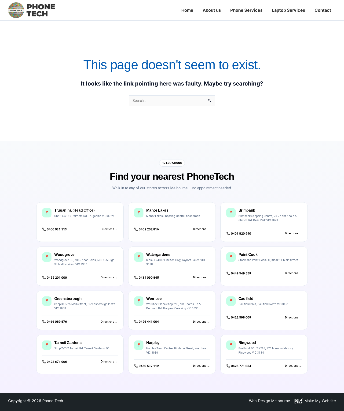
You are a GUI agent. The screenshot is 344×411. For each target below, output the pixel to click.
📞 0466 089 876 (54, 321)
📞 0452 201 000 (54, 277)
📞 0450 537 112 (146, 366)
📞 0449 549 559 (238, 273)
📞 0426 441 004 (146, 321)
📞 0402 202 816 (146, 229)
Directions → (109, 229)
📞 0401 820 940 (238, 233)
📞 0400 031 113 (54, 229)
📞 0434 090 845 (146, 277)
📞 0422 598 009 (238, 317)
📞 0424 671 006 (54, 361)
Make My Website (319, 400)
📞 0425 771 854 (238, 366)
